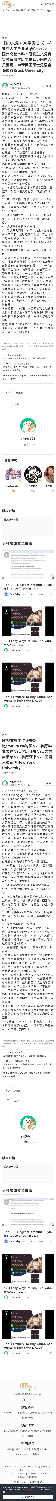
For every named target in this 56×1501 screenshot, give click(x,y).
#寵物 (10, 1449)
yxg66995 (15, 84)
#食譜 (35, 1449)
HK (30, 1466)
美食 (32, 367)
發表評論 (11, 519)
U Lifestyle (12, 1466)
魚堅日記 (33, 486)
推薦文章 (22, 1413)
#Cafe (44, 1449)
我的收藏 (33, 1431)
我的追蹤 (45, 1431)
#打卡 (27, 1449)
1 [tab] (22, 20)
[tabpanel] (28, 17)
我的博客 (27, 1436)
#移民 (36, 1454)
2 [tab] (26, 20)
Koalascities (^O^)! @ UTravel (13, 486)
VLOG (12, 1413)
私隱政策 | (44, 1473)
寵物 (45, 367)
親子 (39, 367)
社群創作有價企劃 (13, 10)
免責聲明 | (22, 1473)
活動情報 (16, 370)
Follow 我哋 (9, 378)
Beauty (38, 1466)
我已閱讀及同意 (28, 1497)
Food (47, 1466)
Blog (24, 1470)
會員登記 (49, 4)
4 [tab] (34, 20)
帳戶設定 (21, 1431)
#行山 (19, 1449)
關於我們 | (12, 1473)
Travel (23, 1466)
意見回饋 (46, 1413)
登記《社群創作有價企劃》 (34, 358)
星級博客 (34, 1413)
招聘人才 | (23, 1477)
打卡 (18, 367)
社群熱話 (33, 10)
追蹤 (48, 86)
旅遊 (4, 37)
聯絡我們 (33, 1477)
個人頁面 (9, 1431)
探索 (5, 1413)
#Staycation (23, 1454)
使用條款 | (33, 1473)
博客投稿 (27, 1418)
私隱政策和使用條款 (31, 1489)
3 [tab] (30, 20)
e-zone (32, 1470)
